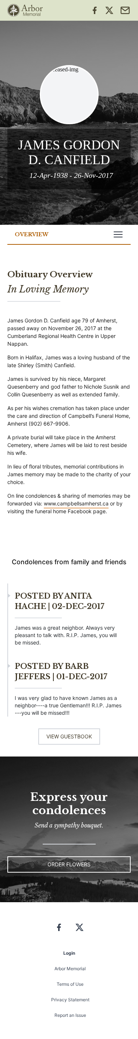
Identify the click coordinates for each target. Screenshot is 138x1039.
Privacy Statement (70, 999)
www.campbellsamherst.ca (76, 503)
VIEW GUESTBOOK (69, 736)
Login (69, 953)
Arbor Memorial (70, 968)
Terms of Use (70, 984)
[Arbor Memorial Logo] (25, 10)
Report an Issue (70, 1015)
